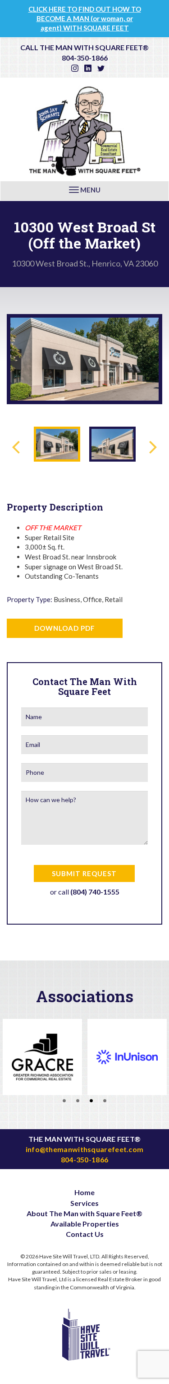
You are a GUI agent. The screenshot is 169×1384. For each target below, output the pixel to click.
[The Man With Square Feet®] (84, 129)
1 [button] (64, 1100)
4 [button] (105, 1100)
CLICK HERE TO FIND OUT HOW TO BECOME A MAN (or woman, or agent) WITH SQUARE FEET (84, 18)
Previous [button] (19, 354)
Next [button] (149, 354)
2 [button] (77, 1100)
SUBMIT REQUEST (84, 873)
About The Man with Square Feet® (84, 1213)
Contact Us (85, 1234)
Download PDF (64, 628)
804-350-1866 (85, 57)
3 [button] (91, 1100)
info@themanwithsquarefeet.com (85, 1149)
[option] (84, 359)
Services (84, 1203)
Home (84, 1192)
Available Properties (84, 1223)
